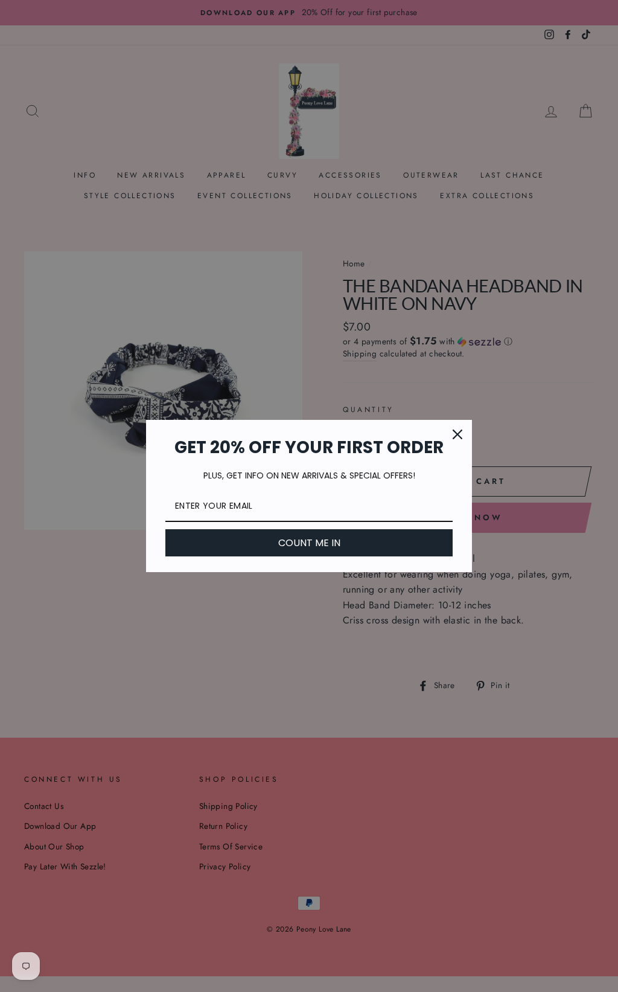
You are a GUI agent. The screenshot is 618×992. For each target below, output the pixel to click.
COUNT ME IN (309, 543)
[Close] (457, 434)
